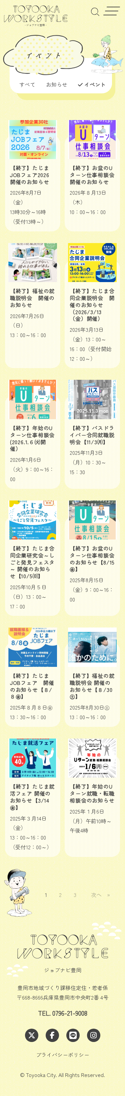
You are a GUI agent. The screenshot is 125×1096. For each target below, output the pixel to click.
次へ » (100, 895)
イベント (95, 84)
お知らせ (56, 84)
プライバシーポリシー (62, 1055)
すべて (27, 84)
